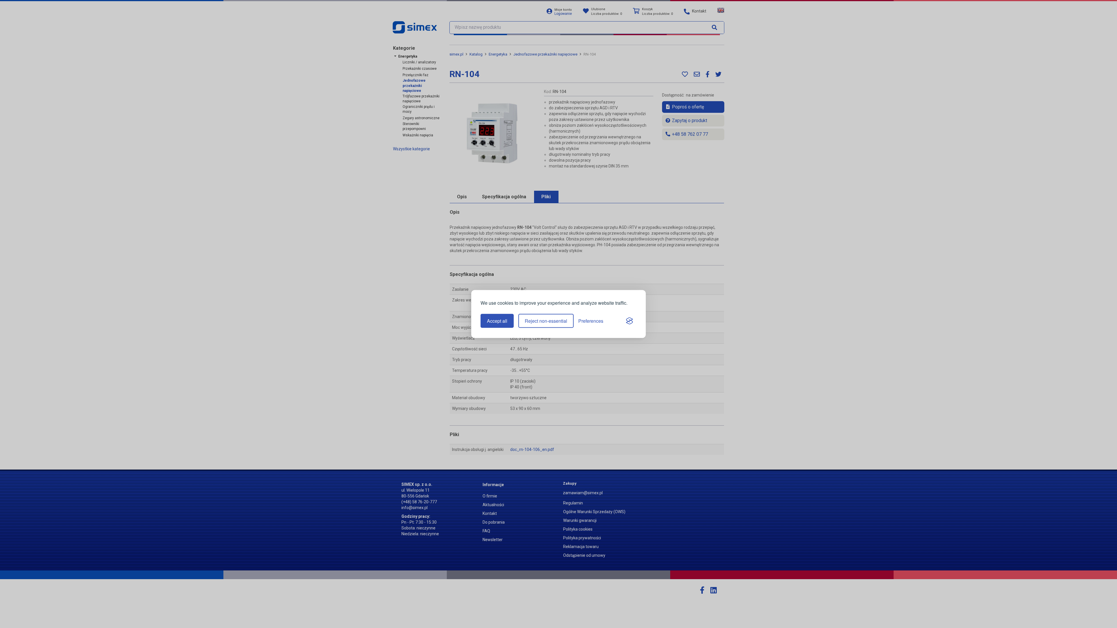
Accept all (497, 320)
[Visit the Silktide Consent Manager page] (629, 321)
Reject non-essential (546, 320)
